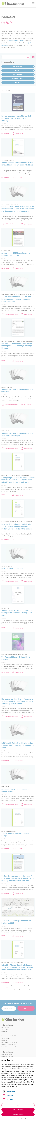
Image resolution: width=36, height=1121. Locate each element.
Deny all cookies (18, 1109)
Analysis (10, 1096)
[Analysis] (4, 1096)
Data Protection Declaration (22, 1118)
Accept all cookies (18, 1114)
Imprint (33, 1118)
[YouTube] (4, 1100)
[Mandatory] (4, 1092)
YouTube (10, 1100)
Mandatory (11, 1092)
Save (18, 1105)
